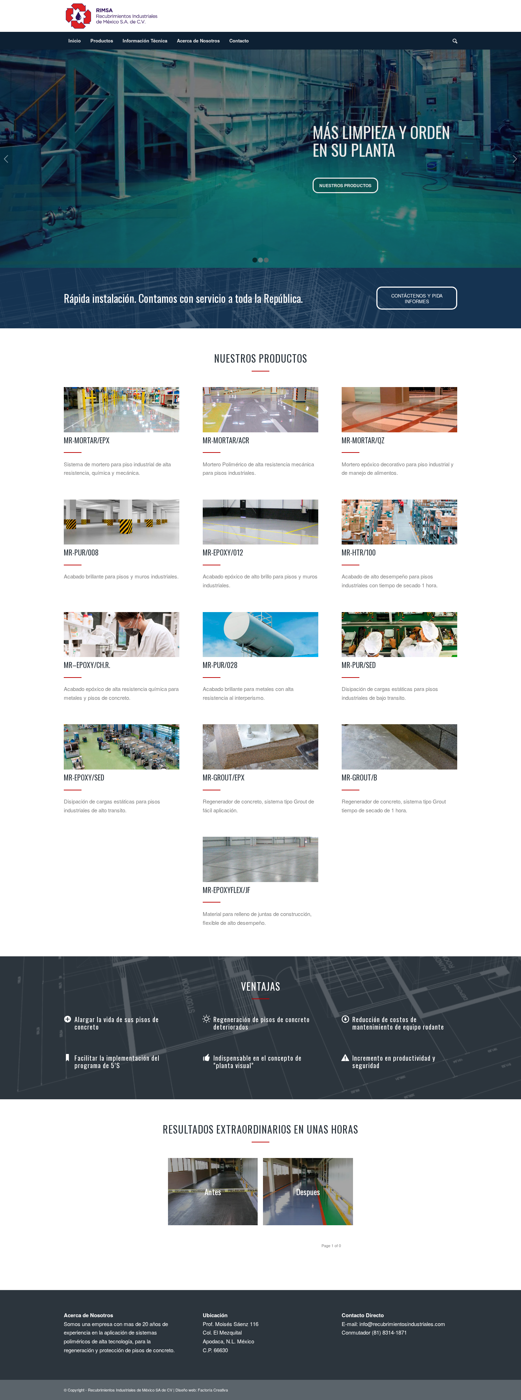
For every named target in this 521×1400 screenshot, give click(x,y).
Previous (6, 159)
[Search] (452, 41)
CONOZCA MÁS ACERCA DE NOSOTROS (361, 194)
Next (515, 159)
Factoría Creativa (213, 1390)
